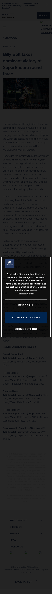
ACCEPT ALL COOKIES (26, 317)
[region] (26, 297)
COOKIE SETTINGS (26, 329)
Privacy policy (23, 294)
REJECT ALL (26, 305)
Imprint (31, 294)
